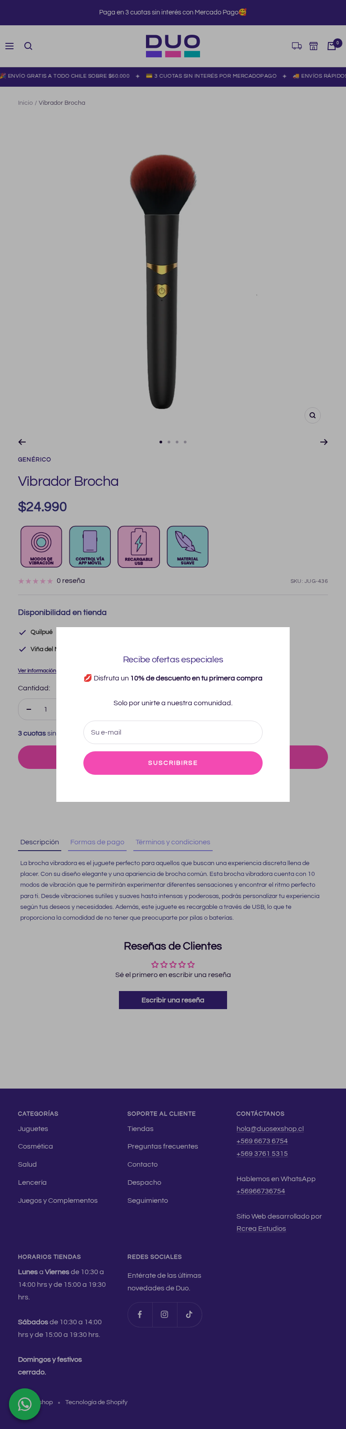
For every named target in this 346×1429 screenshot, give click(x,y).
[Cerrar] (276, 641)
